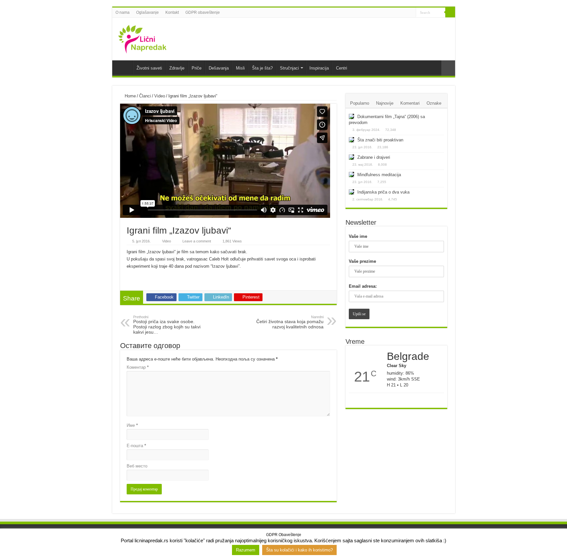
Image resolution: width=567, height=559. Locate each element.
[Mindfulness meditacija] (351, 174)
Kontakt (172, 12)
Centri (341, 68)
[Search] (450, 12)
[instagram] (411, 13)
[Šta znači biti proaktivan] (351, 139)
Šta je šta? (262, 68)
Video (159, 95)
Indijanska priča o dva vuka (383, 192)
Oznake (434, 103)
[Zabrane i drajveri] (351, 157)
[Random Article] (448, 68)
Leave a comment (196, 241)
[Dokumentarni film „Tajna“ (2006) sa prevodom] (351, 116)
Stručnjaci (289, 68)
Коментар (138, 367)
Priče (196, 68)
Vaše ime (358, 236)
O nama (123, 12)
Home (129, 95)
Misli (240, 68)
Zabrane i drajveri (373, 157)
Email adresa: (363, 286)
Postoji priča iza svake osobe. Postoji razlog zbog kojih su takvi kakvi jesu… (166, 325)
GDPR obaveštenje (202, 12)
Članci (145, 95)
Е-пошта (136, 445)
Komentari (410, 103)
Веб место (137, 466)
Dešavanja (219, 68)
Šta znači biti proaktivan (380, 139)
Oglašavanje (147, 12)
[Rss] (386, 13)
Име (132, 425)
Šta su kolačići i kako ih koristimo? (299, 550)
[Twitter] (398, 13)
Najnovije (384, 103)
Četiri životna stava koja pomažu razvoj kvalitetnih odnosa (290, 322)
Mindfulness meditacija (379, 174)
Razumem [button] (245, 550)
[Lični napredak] (142, 38)
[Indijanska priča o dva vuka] (351, 192)
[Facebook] (392, 13)
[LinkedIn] (404, 13)
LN (124, 67)
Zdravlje (176, 68)
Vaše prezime (362, 261)
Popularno (359, 103)
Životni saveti (149, 68)
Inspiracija (319, 68)
